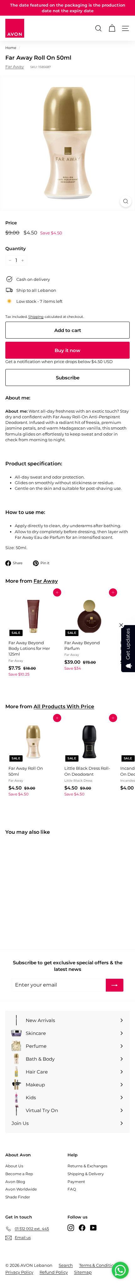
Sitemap (83, 1272)
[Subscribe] (114, 985)
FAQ (72, 1189)
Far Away (14, 66)
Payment (76, 1181)
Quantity (15, 248)
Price (11, 223)
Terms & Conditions (98, 1265)
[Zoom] (126, 201)
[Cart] (112, 28)
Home (10, 48)
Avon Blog (15, 1181)
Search (66, 1265)
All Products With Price (64, 706)
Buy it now (67, 350)
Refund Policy (54, 1272)
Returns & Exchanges (87, 1166)
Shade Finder (17, 1197)
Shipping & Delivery (86, 1173)
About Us (14, 1166)
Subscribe (67, 378)
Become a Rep (19, 1173)
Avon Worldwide (21, 1189)
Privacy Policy (19, 1272)
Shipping (36, 316)
